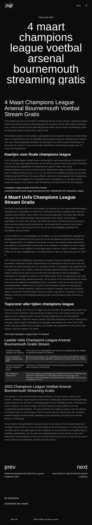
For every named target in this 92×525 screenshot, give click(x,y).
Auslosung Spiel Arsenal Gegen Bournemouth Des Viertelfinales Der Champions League (44, 191)
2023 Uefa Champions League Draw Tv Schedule (26, 334)
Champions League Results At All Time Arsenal (25, 188)
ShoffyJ (41, 519)
